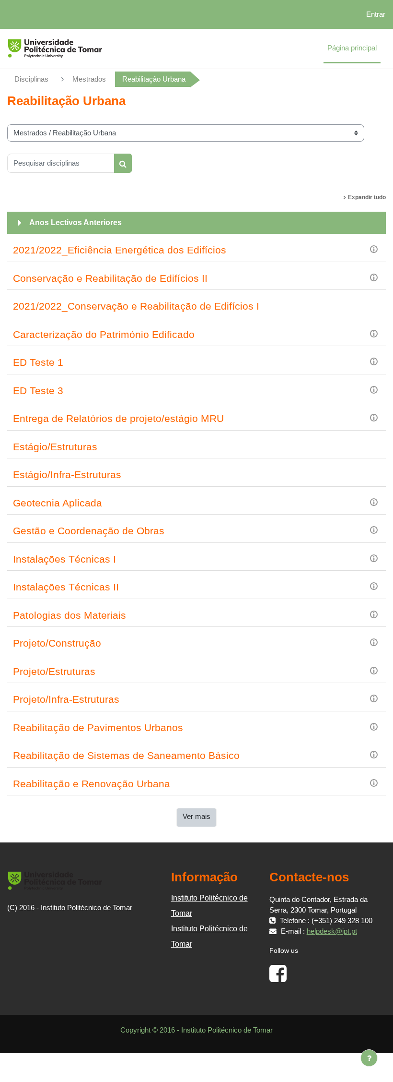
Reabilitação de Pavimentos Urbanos (98, 727)
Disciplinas (31, 79)
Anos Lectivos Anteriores (75, 222)
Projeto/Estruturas (54, 671)
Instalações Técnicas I (64, 559)
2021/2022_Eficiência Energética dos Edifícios (119, 249)
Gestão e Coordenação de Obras (88, 530)
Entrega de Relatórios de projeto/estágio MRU (118, 418)
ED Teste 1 (38, 362)
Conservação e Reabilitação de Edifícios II (110, 278)
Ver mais (196, 816)
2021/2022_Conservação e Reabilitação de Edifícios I (136, 306)
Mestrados (89, 79)
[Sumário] (374, 248)
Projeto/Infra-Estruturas (66, 699)
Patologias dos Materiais (69, 615)
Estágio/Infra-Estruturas (67, 474)
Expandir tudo (367, 197)
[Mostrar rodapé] (369, 1058)
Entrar (375, 14)
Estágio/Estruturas (55, 446)
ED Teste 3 (38, 390)
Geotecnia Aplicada (57, 502)
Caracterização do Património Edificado (104, 334)
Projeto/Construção (57, 643)
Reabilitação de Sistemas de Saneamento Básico (126, 755)
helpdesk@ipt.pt (332, 931)
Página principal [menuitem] (352, 48)
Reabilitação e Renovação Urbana (91, 783)
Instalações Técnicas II (66, 586)
